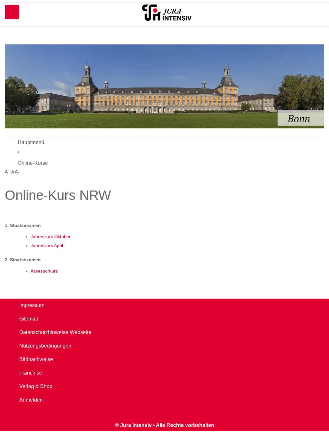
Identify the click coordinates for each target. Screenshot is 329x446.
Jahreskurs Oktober (51, 236)
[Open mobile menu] (12, 12)
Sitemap (28, 318)
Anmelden (31, 400)
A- (17, 171)
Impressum (31, 305)
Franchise (30, 373)
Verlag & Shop (35, 386)
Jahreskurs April (47, 245)
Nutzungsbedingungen (45, 345)
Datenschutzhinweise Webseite (55, 332)
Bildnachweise (36, 359)
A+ (7, 171)
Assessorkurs (44, 271)
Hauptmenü (31, 142)
